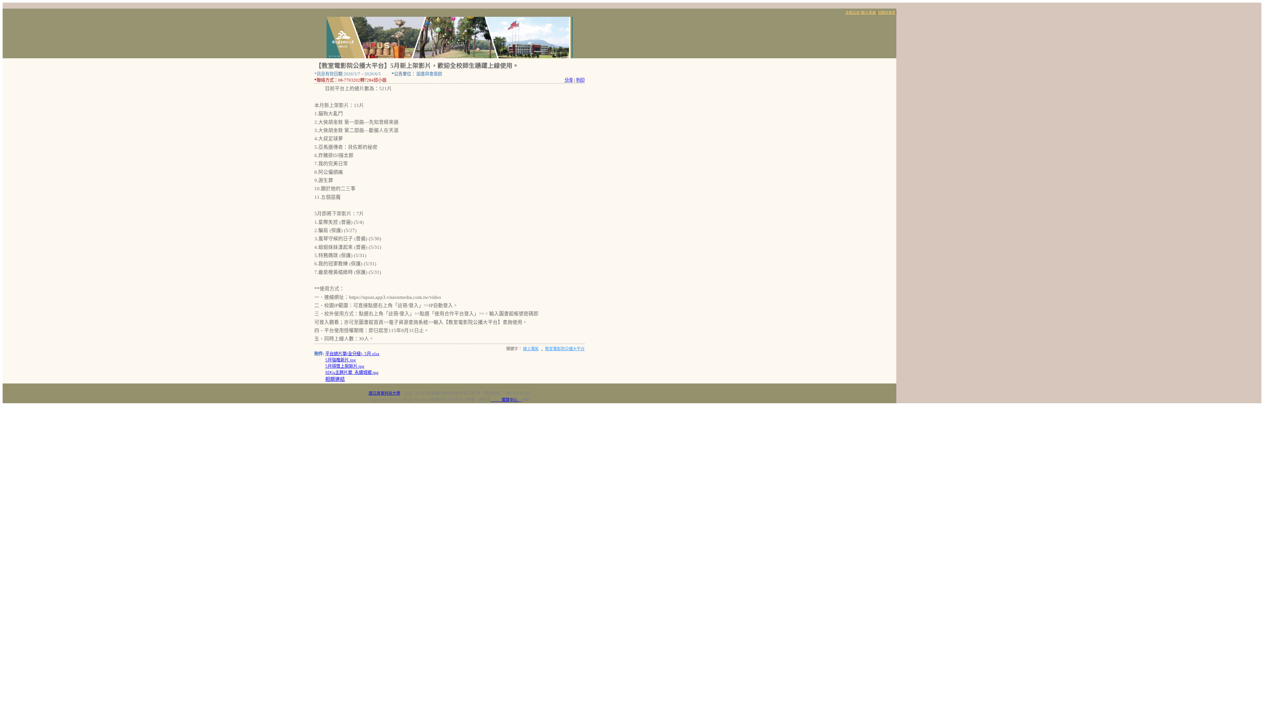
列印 (580, 80)
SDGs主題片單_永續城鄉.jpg (352, 372)
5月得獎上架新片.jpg (344, 366)
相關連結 (335, 379)
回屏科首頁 (887, 12)
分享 (569, 80)
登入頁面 (868, 12)
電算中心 (506, 400)
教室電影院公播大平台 (565, 349)
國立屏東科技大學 (384, 393)
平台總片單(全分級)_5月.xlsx (352, 353)
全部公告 (852, 12)
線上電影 (531, 349)
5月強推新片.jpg (340, 359)
